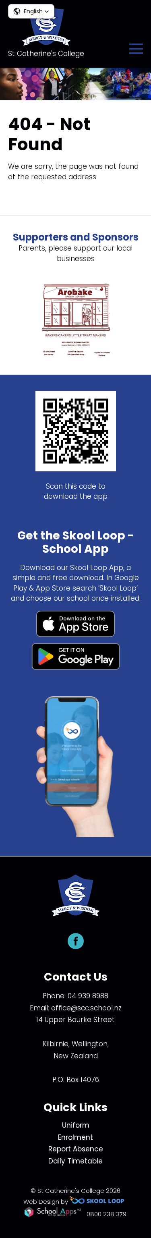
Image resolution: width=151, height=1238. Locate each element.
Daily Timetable (75, 1161)
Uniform (75, 1125)
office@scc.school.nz (86, 1008)
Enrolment (75, 1137)
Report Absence (75, 1149)
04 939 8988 (88, 996)
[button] (31, 11)
